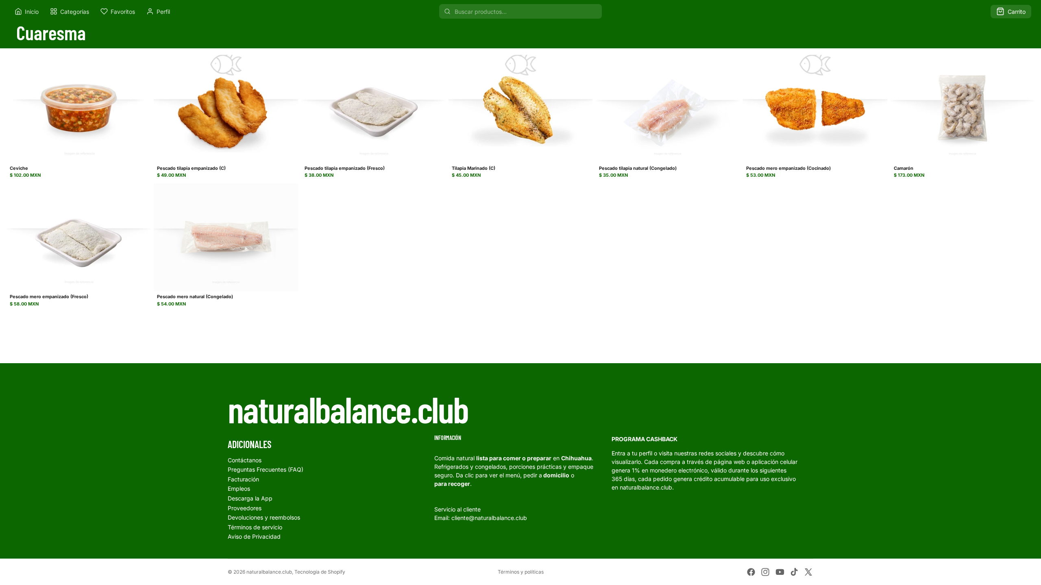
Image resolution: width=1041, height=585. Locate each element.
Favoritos (123, 11)
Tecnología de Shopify (319, 572)
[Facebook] (751, 572)
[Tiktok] (794, 572)
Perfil (163, 11)
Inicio (32, 11)
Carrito (1017, 11)
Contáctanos (244, 460)
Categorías (74, 11)
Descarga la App (250, 498)
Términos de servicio (255, 527)
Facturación (243, 479)
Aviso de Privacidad (254, 536)
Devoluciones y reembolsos (264, 517)
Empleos (239, 488)
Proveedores (244, 508)
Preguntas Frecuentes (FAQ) (265, 469)
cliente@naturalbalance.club (489, 517)
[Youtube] (780, 572)
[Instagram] (765, 572)
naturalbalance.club (269, 572)
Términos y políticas (521, 572)
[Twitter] (808, 572)
